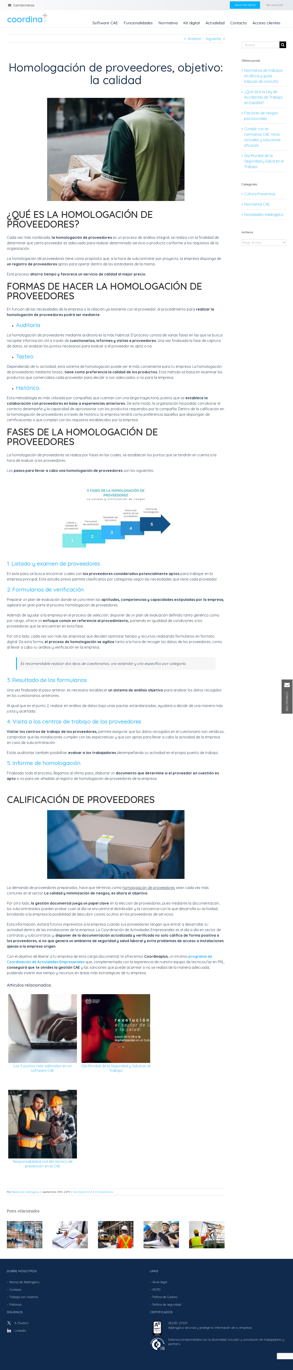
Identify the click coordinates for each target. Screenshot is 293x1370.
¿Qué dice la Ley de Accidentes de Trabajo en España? (263, 97)
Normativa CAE (82, 1192)
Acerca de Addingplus (24, 1282)
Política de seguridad (166, 1304)
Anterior (194, 38)
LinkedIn (20, 1330)
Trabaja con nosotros (23, 1297)
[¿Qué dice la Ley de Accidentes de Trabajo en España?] (70, 1234)
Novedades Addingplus (263, 214)
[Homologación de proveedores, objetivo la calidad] (115, 99)
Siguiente (213, 38)
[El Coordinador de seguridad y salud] (161, 1234)
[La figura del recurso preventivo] (207, 1234)
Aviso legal (159, 1282)
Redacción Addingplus (25, 1192)
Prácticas (15, 1304)
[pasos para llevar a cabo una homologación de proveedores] (115, 485)
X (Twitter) (21, 1323)
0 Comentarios (104, 1192)
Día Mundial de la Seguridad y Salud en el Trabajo (264, 161)
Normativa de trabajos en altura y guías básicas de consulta (263, 76)
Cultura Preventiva (259, 194)
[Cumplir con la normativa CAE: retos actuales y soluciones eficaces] (115, 1234)
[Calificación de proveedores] (115, 812)
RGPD (156, 1289)
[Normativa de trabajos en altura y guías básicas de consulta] (24, 1234)
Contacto (15, 1289)
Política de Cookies (164, 1297)
